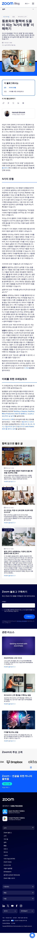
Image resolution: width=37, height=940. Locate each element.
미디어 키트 (7, 865)
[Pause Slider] (31, 766)
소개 (5, 828)
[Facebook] (16, 906)
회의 (26, 3)
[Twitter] (8, 906)
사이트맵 (13, 923)
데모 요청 (7, 784)
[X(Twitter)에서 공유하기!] (13, 103)
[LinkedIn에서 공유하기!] (18, 103)
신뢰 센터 (15, 917)
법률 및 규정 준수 (6, 920)
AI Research (7, 872)
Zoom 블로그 (8, 832)
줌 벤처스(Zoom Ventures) (12, 875)
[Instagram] (21, 906)
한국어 (6, 911)
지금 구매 (5, 787)
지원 (5, 899)
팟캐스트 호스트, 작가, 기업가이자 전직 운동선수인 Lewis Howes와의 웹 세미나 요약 (18, 426)
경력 (5, 842)
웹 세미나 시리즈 (28, 422)
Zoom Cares (7, 862)
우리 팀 (6, 839)
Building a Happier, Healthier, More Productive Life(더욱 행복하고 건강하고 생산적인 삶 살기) (18, 413)
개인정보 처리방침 (22, 621)
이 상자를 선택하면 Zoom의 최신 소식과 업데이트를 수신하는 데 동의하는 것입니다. (19, 610)
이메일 (4, 601)
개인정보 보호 (9, 917)
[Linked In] (3, 906)
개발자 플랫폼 (8, 868)
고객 (5, 836)
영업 (5, 893)
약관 (3, 917)
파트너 (6, 849)
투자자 (6, 852)
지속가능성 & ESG (9, 859)
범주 (3, 9)
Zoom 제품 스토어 (9, 878)
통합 (5, 846)
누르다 (6, 855)
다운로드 (6, 886)
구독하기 (29, 617)
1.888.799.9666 (16, 806)
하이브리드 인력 (7, 419)
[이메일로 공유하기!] (23, 103)
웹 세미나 (5, 168)
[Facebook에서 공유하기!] (8, 103)
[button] (32, 935)
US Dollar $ (24, 911)
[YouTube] (12, 906)
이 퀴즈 (26, 368)
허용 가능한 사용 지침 (22, 917)
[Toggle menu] (33, 4)
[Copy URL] (3, 103)
